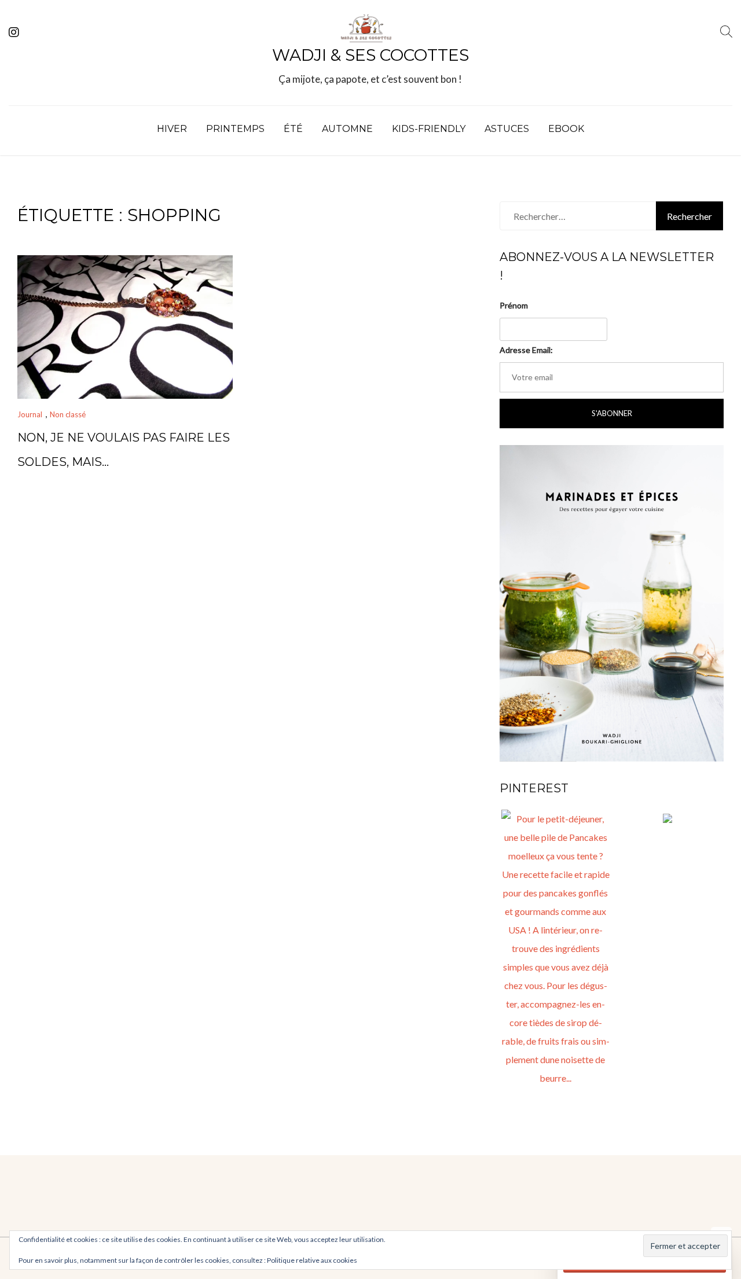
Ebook (566, 128)
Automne (347, 128)
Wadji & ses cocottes (370, 55)
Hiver (172, 128)
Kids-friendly (428, 128)
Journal (29, 414)
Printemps (235, 128)
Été (293, 128)
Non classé (68, 414)
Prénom (514, 305)
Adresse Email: (526, 350)
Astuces (507, 128)
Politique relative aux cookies (312, 1260)
